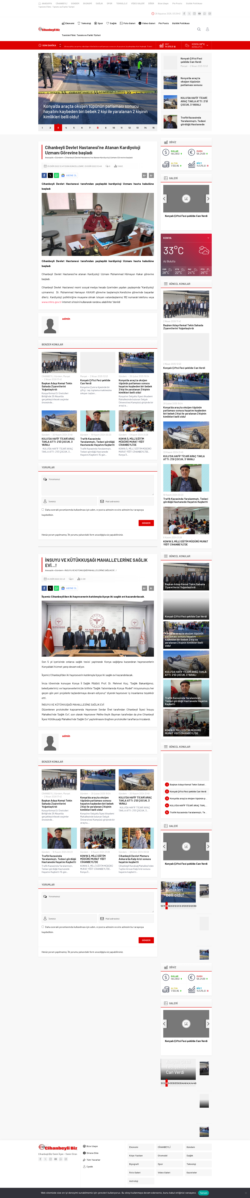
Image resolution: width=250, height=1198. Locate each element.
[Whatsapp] (205, 14)
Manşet (66, 376)
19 (169, 905)
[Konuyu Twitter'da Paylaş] (50, 175)
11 (121, 127)
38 (178, 1083)
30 (195, 905)
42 (188, 1083)
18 (166, 905)
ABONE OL (71, 175)
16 (162, 905)
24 (181, 905)
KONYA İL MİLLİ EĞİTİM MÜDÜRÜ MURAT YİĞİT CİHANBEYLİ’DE (194, 121)
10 (114, 127)
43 (190, 1083)
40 (183, 1083)
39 (181, 1083)
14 (145, 127)
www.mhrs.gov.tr (51, 301)
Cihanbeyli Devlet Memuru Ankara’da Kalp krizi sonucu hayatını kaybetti (135, 858)
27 (188, 905)
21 (174, 905)
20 (171, 905)
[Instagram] (194, 14)
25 (183, 905)
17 (164, 905)
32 (164, 1083)
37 (176, 1083)
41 (185, 1083)
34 (169, 1083)
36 (174, 1083)
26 (185, 905)
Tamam (203, 1193)
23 (178, 905)
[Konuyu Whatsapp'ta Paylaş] (56, 175)
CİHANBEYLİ (47, 376)
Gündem (47, 101)
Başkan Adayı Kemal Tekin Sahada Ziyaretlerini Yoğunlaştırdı (57, 386)
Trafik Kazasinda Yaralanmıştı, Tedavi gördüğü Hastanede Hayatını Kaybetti (193, 103)
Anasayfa (49, 157)
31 (162, 1083)
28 (190, 905)
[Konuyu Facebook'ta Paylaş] (44, 175)
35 (171, 1083)
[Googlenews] (210, 14)
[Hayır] (245, 1193)
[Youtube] (199, 14)
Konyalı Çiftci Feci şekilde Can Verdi (95, 382)
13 (137, 127)
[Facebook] (184, 14)
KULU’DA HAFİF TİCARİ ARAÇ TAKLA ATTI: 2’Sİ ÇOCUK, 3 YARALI (194, 81)
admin (66, 318)
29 (192, 905)
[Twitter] (189, 14)
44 (192, 1083)
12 (129, 127)
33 (166, 1083)
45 (195, 1083)
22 (176, 905)
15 (153, 127)
